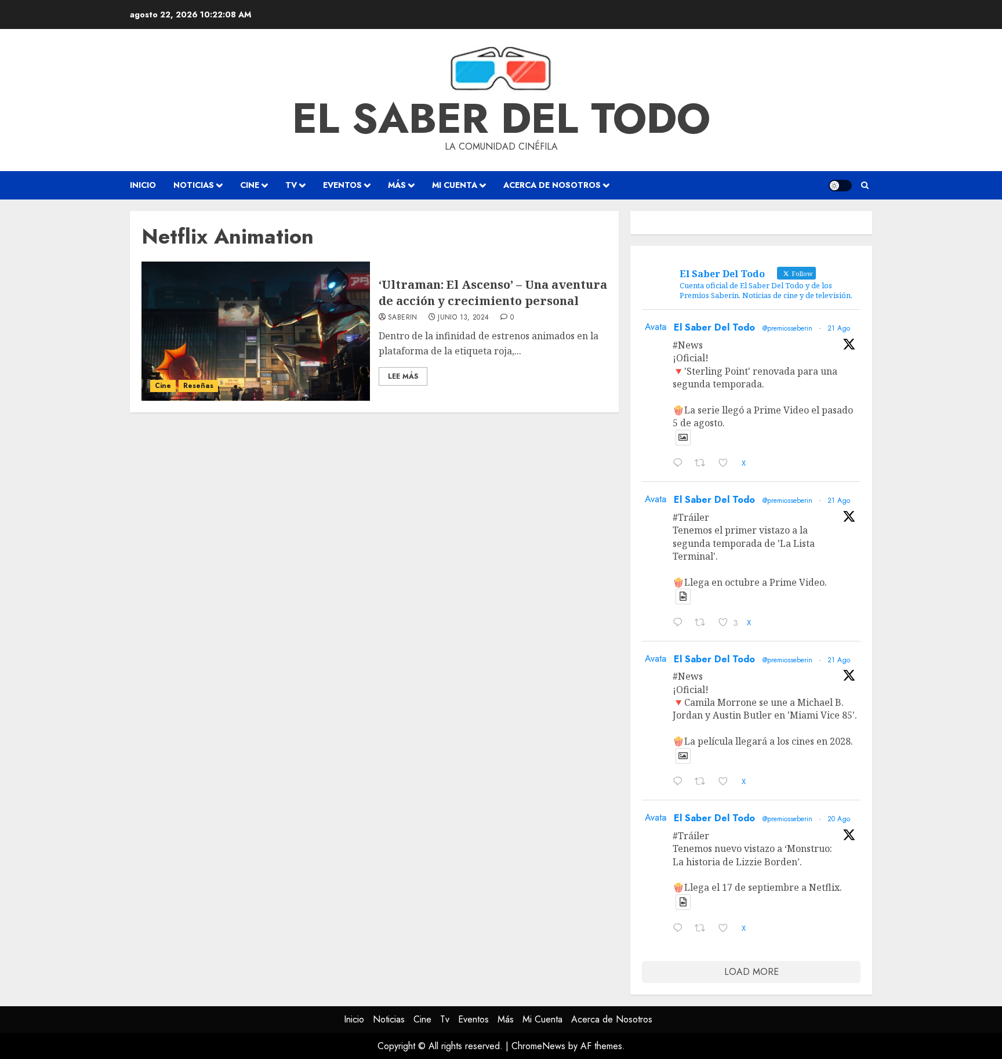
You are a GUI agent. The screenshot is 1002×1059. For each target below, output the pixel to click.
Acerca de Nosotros (552, 185)
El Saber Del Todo (714, 327)
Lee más (403, 376)
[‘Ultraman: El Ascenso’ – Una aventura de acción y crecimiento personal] (255, 331)
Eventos (342, 185)
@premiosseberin (787, 328)
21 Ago (838, 328)
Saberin (403, 317)
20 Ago (838, 819)
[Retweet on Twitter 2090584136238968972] (704, 929)
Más (397, 185)
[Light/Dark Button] (840, 185)
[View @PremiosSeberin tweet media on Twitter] (683, 437)
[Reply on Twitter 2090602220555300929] (681, 464)
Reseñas (198, 385)
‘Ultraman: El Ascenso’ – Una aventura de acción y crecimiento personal (493, 293)
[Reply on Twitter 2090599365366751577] (681, 623)
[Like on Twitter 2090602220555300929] (727, 464)
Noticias (193, 185)
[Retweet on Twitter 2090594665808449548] (704, 783)
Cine (249, 185)
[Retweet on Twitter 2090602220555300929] (704, 464)
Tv (291, 185)
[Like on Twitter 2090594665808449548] (727, 783)
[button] (865, 186)
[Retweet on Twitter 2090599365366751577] (704, 623)
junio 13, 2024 (463, 317)
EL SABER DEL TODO (501, 118)
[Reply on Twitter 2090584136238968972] (681, 929)
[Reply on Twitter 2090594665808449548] (681, 783)
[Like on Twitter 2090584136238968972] (727, 929)
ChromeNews (538, 1046)
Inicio (143, 185)
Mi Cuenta (454, 185)
